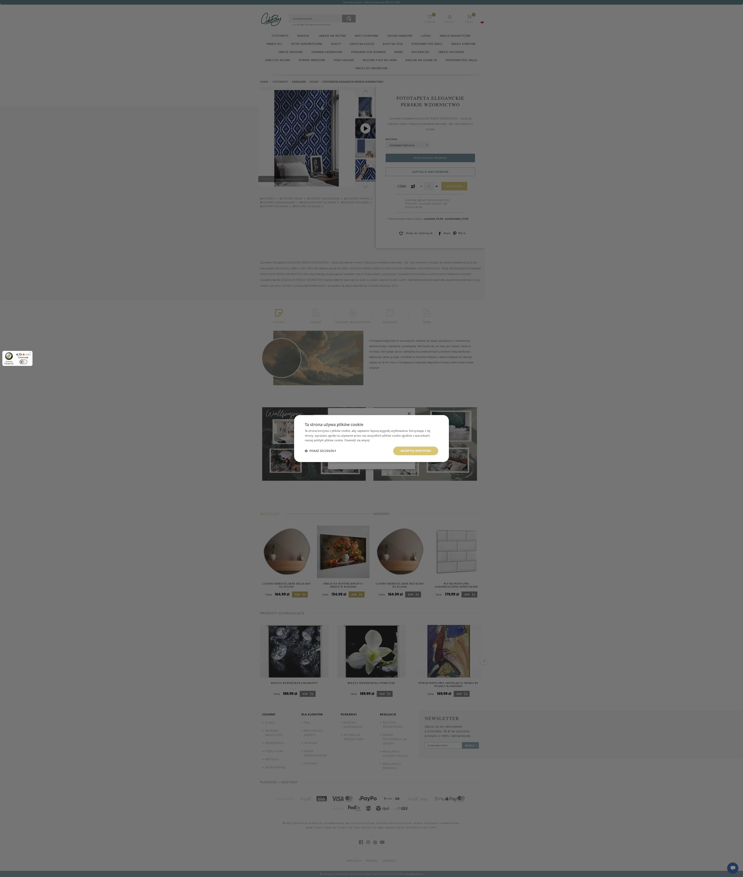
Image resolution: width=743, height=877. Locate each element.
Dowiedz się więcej (357, 440)
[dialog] (371, 438)
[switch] (23, 362)
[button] (320, 451)
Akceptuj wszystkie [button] (416, 451)
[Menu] (30, 353)
